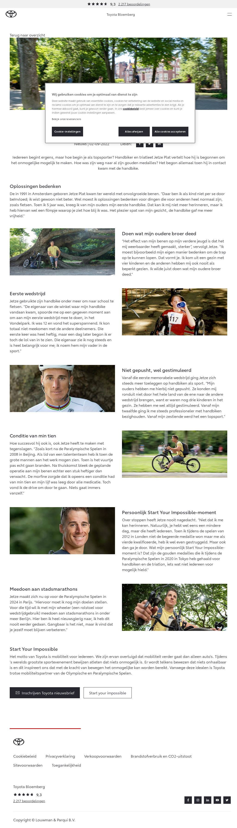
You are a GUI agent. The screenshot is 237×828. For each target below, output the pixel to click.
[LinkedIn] (159, 143)
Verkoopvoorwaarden (103, 756)
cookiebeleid (131, 108)
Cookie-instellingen (67, 131)
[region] (120, 113)
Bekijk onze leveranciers (66, 119)
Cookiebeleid (24, 756)
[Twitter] (149, 143)
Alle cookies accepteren (170, 131)
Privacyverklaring (60, 756)
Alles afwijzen (134, 131)
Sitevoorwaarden (28, 765)
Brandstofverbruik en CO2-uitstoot (161, 756)
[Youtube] (217, 800)
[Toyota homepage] (11, 14)
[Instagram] (198, 800)
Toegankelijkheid (66, 765)
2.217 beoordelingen (134, 4)
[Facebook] (139, 143)
